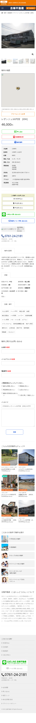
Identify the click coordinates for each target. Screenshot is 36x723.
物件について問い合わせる (19, 221)
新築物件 (5, 651)
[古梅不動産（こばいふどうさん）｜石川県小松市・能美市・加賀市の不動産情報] (17, 8)
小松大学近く (7, 655)
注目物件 (5, 647)
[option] (18, 35)
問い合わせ (6, 691)
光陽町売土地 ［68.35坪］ (26, 495)
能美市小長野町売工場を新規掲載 (17, 2)
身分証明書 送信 (8, 699)
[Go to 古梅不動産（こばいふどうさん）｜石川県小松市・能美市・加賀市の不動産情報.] (2, 13)
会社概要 (5, 687)
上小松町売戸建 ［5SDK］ (8, 520)
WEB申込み (19, 199)
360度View (6, 643)
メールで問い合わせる (15, 668)
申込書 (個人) (19, 203)
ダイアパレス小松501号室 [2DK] (10, 495)
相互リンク (6, 695)
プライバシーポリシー (9, 703)
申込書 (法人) (19, 208)
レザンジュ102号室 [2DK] (26, 520)
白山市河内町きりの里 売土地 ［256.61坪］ (8, 469)
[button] (18, 88)
